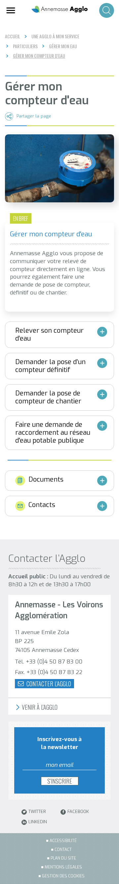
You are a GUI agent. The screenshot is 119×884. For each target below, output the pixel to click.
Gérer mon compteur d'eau (39, 55)
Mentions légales (63, 867)
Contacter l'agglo (48, 683)
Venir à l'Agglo (39, 707)
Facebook (78, 811)
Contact (63, 849)
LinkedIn (37, 822)
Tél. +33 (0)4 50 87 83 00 (48, 661)
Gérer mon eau (63, 46)
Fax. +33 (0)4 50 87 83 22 (48, 672)
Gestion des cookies (63, 876)
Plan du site (63, 858)
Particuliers (25, 46)
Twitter (37, 811)
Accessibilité (63, 840)
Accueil (12, 36)
